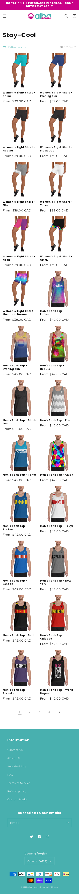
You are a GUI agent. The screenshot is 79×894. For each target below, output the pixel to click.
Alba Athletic (34, 887)
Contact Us (15, 749)
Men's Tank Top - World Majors (57, 691)
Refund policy (16, 791)
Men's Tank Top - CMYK (56, 475)
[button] (5, 16)
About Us (13, 758)
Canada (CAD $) (37, 861)
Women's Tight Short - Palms (19, 94)
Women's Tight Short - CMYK (56, 258)
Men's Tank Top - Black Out (19, 422)
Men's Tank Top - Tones (20, 475)
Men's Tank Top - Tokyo (57, 526)
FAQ (10, 774)
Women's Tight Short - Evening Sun (56, 94)
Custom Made (17, 799)
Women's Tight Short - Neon (19, 258)
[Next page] (59, 712)
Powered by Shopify (49, 887)
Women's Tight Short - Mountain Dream (19, 313)
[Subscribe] (68, 823)
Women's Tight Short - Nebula (19, 149)
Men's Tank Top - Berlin (19, 635)
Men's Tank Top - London (15, 582)
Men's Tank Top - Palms (52, 313)
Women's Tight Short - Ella (19, 203)
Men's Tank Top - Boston (15, 527)
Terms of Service (18, 783)
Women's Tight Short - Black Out (56, 149)
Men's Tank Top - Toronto (15, 691)
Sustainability (16, 766)
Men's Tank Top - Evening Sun (15, 367)
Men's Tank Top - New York (55, 582)
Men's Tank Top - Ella (55, 420)
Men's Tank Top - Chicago (52, 637)
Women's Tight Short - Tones (56, 203)
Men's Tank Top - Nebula (52, 367)
